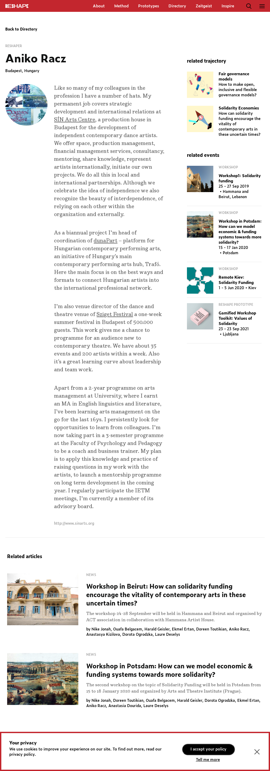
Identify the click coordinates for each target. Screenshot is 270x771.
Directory (177, 6)
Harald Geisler (157, 629)
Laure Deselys (167, 635)
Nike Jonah (101, 629)
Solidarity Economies (239, 108)
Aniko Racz (239, 629)
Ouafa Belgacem (127, 629)
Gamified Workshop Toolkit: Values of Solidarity (237, 318)
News (91, 575)
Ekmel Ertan (183, 629)
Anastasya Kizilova (103, 635)
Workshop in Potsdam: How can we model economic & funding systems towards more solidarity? (240, 231)
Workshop (228, 167)
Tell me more (208, 760)
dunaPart (105, 241)
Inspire (227, 6)
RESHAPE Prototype (236, 304)
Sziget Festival (115, 314)
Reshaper (13, 46)
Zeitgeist (204, 6)
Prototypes (148, 6)
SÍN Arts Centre (74, 120)
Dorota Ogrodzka (137, 635)
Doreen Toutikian (211, 629)
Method (121, 6)
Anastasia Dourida (124, 706)
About (99, 6)
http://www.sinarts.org (74, 523)
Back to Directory (21, 29)
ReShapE (16, 6)
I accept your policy (208, 749)
